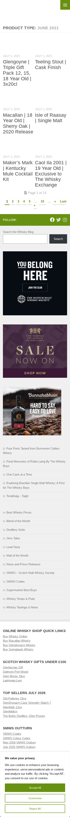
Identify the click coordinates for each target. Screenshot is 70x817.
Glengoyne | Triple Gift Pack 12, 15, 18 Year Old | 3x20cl (17, 73)
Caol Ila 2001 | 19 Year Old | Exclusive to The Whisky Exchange (51, 174)
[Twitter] (58, 219)
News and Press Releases (23, 564)
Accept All (35, 787)
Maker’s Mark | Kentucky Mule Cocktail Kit (18, 171)
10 (42, 201)
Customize (35, 798)
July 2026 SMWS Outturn (19, 747)
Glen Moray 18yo (14, 676)
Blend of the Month (18, 521)
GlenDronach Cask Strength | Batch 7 (27, 702)
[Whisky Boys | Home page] (35, 10)
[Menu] (65, 5)
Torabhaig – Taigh (17, 496)
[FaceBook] (52, 219)
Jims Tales (13, 538)
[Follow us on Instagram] (64, 219)
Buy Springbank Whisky (18, 649)
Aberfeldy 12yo (12, 707)
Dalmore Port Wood (15, 671)
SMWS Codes (15, 581)
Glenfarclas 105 (13, 667)
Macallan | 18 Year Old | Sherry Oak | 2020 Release (18, 123)
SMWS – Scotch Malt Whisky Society (30, 572)
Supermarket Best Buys (21, 590)
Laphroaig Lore (12, 680)
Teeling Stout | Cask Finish (50, 64)
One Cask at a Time (19, 474)
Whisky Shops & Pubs (20, 598)
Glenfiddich (10, 711)
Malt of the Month (17, 555)
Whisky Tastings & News (22, 607)
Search (58, 238)
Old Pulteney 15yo (14, 698)
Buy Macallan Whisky (17, 640)
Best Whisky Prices (19, 512)
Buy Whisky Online (15, 636)
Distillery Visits (15, 529)
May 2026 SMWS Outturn (19, 742)
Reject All (35, 808)
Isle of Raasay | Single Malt (50, 117)
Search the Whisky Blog (18, 231)
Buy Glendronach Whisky (19, 645)
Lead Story (13, 547)
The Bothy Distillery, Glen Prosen (24, 716)
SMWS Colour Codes (16, 738)
